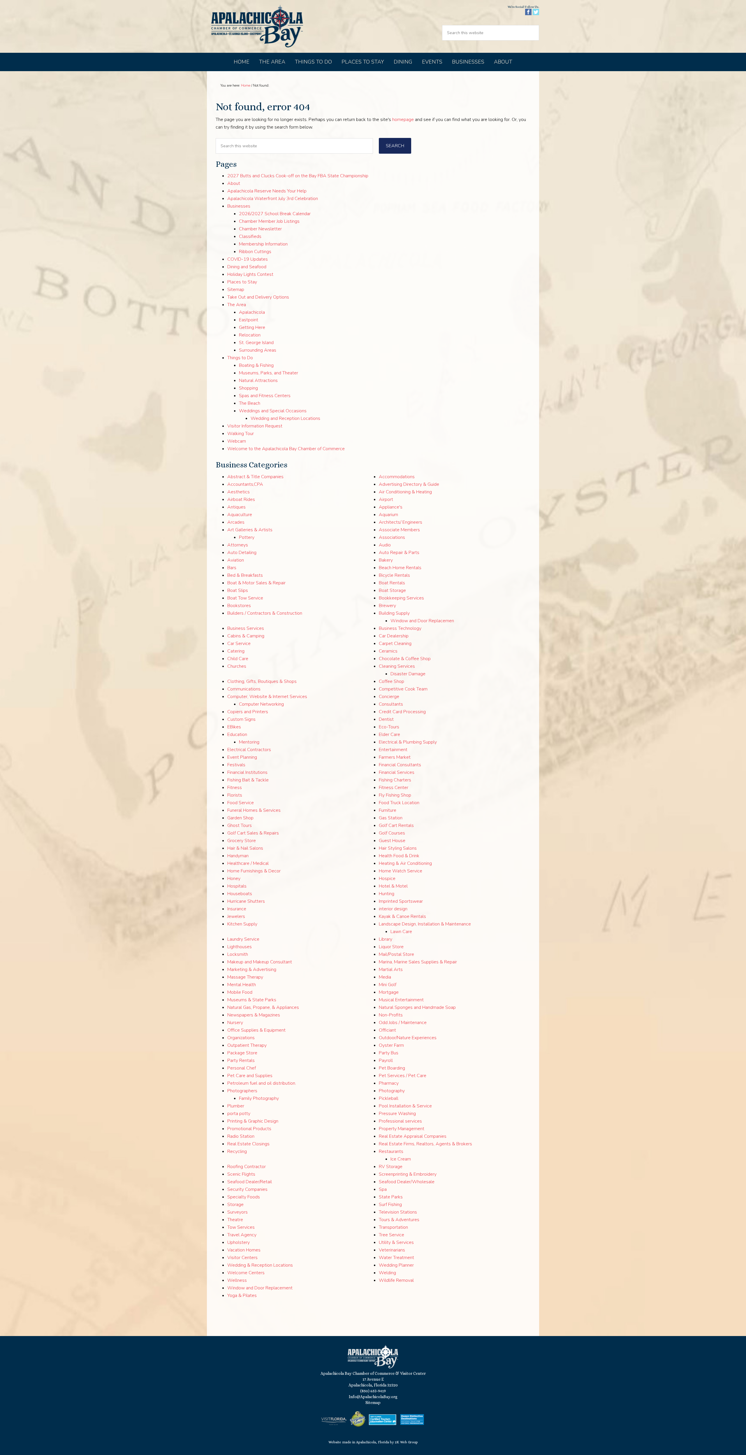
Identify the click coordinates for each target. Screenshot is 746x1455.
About (233, 183)
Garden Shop (240, 818)
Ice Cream (400, 1159)
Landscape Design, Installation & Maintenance (425, 924)
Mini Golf (387, 984)
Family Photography (259, 1098)
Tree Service (391, 1235)
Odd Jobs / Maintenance (403, 1022)
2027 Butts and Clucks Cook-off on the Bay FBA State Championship (297, 176)
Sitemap (235, 289)
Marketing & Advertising (251, 969)
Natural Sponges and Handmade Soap (417, 1007)
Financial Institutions (247, 772)
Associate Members (399, 530)
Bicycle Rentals (394, 575)
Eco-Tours (389, 727)
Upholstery (238, 1242)
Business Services (245, 628)
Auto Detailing (241, 552)
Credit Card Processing (402, 712)
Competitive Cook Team (403, 689)
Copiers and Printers (247, 712)
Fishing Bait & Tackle (248, 780)
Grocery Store (241, 840)
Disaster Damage (407, 674)
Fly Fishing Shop (395, 795)
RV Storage (390, 1166)
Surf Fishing (390, 1204)
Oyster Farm (391, 1045)
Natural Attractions (258, 380)
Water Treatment (396, 1257)
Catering (235, 651)
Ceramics (388, 651)
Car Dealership (394, 636)
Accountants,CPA (245, 484)
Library (385, 939)
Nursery (235, 1022)
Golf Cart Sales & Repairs (253, 833)
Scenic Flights (241, 1174)
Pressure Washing (397, 1113)
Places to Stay (242, 282)
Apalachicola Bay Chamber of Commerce (257, 26)
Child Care (237, 658)
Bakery (386, 560)
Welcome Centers (246, 1273)
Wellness (237, 1280)
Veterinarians (392, 1250)
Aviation (235, 560)
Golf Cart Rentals (396, 825)
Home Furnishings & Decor (254, 871)
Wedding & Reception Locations (260, 1265)
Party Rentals (241, 1060)
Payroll (386, 1060)
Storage (235, 1204)
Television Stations (398, 1212)
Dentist (386, 719)
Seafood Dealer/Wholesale (406, 1182)
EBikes (234, 727)
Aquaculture (239, 514)
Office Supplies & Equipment (256, 1030)
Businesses (238, 206)
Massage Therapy (245, 977)
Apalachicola (252, 312)
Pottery (246, 537)
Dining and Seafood (246, 267)
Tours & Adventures (399, 1219)
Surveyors (237, 1212)
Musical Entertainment (401, 1000)
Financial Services (396, 772)
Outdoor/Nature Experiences (408, 1038)
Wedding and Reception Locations (285, 418)
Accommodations (397, 477)
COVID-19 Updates (247, 259)
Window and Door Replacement (260, 1288)
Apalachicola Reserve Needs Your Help (267, 191)
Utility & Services (396, 1242)
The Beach (249, 403)
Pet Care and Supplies (249, 1075)
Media (385, 977)
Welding (387, 1273)
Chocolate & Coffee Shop (405, 658)
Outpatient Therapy (247, 1045)
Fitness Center (393, 787)
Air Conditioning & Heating (405, 492)
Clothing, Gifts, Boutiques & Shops (262, 681)
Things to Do (240, 358)
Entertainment (393, 749)
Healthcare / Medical (248, 863)
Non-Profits (391, 1015)
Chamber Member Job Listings (269, 221)
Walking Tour (240, 433)
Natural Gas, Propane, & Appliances (263, 1007)
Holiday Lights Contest (250, 274)
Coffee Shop (391, 681)
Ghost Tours (239, 825)
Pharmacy (389, 1083)
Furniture (387, 810)
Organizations (241, 1038)
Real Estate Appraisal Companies (412, 1136)
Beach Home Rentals (400, 568)
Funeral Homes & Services (254, 810)
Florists (234, 795)
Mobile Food (239, 992)
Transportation (393, 1227)
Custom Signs (241, 719)
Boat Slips (237, 590)
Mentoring (249, 742)
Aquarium (388, 514)
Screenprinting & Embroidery (408, 1174)
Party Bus (388, 1053)
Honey (233, 878)
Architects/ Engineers (400, 522)
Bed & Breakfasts (245, 575)
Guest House (392, 840)
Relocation (250, 335)
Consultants (391, 704)
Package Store (242, 1053)
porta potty (238, 1113)
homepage (403, 119)
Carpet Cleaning (395, 643)
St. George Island (256, 342)
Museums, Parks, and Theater (268, 373)
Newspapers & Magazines (253, 1015)
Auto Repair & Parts (399, 552)
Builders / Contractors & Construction (264, 613)
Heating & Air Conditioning (405, 863)
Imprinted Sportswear (401, 901)
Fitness (234, 787)
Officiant (387, 1030)
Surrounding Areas (257, 350)
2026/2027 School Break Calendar (275, 214)
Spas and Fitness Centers (265, 395)
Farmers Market (395, 757)
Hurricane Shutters (246, 901)
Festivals (236, 765)
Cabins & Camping (245, 636)
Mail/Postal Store (396, 954)
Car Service (239, 643)
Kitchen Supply (242, 924)
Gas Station (390, 818)
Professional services (400, 1121)
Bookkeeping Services (401, 598)
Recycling (237, 1151)
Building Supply (394, 613)
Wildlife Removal (396, 1280)
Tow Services (241, 1227)
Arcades (235, 522)
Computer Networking (261, 704)
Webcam (236, 441)
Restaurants (391, 1151)
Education (237, 734)
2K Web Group (406, 1442)
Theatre (235, 1219)
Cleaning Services (397, 666)
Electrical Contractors (249, 749)
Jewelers (236, 916)
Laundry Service (243, 939)
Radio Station (240, 1136)
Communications (244, 689)
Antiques (236, 507)
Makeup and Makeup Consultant (259, 962)
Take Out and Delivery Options (258, 297)
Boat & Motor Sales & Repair (256, 583)
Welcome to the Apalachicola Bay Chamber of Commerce (286, 449)
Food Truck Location (399, 803)
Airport (386, 499)
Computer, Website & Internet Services (267, 696)
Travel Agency (241, 1235)
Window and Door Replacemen (422, 621)
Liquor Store (391, 947)
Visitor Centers (242, 1257)
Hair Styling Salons (398, 848)
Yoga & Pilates (242, 1295)
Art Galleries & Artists (249, 530)
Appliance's (390, 507)
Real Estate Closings (248, 1144)
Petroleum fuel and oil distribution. (261, 1083)
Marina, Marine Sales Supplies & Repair (418, 962)
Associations (392, 537)
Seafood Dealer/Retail (249, 1182)
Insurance (236, 909)
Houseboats (239, 893)
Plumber (235, 1106)
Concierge (389, 696)
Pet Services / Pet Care (402, 1075)
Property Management (401, 1129)
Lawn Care (401, 931)
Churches (236, 666)
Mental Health (241, 984)
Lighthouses (239, 947)
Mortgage (389, 992)
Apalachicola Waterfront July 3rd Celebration (272, 198)
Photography (392, 1091)
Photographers (242, 1091)
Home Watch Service (400, 871)
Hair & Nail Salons (245, 848)
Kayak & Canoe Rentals (402, 916)
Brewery (387, 605)
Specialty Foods (243, 1197)
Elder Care (389, 734)
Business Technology (400, 628)
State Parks (391, 1197)
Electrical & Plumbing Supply (408, 742)
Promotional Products (249, 1129)
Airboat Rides (241, 499)
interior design (393, 909)
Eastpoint (248, 320)
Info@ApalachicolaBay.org (373, 1396)
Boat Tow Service (245, 598)
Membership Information (263, 244)
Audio (385, 545)
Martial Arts (391, 969)
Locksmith (237, 954)
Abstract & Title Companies (255, 477)
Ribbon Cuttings (255, 251)
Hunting (386, 893)
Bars (231, 568)
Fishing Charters (395, 780)
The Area (236, 304)
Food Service (240, 803)
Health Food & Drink (399, 856)
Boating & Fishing (256, 365)
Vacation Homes (244, 1250)
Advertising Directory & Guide (409, 484)
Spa (383, 1189)
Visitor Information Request (254, 426)
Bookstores (239, 605)
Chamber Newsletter (260, 229)
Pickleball (388, 1098)
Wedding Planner (396, 1265)
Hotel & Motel (393, 886)
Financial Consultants (400, 765)
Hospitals (237, 886)
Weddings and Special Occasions (273, 411)
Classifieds (250, 236)
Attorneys (237, 545)
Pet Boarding (392, 1068)
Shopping (248, 388)
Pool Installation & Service (405, 1106)
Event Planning (242, 757)
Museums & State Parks (251, 1000)
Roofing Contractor (246, 1166)
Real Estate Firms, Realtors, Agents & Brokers (425, 1144)
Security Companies (247, 1189)
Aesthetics (238, 492)
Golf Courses (392, 833)
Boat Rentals (392, 583)
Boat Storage (392, 590)
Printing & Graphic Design (252, 1121)
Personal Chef (241, 1068)
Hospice (387, 878)
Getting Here (252, 327)
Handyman (238, 856)
